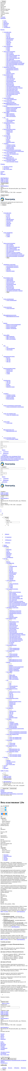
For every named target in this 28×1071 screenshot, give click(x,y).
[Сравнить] (4, 810)
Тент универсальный (11, 56)
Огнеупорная (9, 39)
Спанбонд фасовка (11, 146)
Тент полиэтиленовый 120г (13, 55)
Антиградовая (9, 82)
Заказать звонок (4, 183)
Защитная (8, 42)
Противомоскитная (11, 81)
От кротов (8, 95)
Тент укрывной (10, 54)
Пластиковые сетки (8, 74)
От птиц (8, 96)
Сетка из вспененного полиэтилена (12, 150)
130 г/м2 (8, 138)
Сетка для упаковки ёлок (9, 152)
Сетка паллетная (7, 100)
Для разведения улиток (12, 90)
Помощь (3, 1049)
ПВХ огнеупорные (11, 116)
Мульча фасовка (10, 148)
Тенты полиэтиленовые (9, 51)
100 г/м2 (8, 37)
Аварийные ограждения (9, 67)
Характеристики (7, 856)
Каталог (3, 1034)
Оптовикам (6, 167)
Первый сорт (9, 130)
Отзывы (5, 25)
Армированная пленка (9, 122)
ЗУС (4, 117)
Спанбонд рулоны (10, 144)
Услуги (2, 1037)
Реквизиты (6, 23)
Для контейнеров (10, 120)
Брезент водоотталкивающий (13, 107)
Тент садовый (9, 52)
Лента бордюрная (10, 78)
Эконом (8, 71)
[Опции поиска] (2, 444)
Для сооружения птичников (13, 93)
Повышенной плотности (12, 69)
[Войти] (1, 508)
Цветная (8, 41)
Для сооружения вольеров (12, 91)
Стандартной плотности (12, 68)
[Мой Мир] (6, 814)
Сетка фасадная (7, 32)
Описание (5, 854)
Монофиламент (10, 38)
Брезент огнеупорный (11, 108)
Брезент (5, 106)
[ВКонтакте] (2, 814)
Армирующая (9, 76)
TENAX (8, 45)
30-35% (8, 47)
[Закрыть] (2, 515)
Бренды (5, 22)
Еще (8, 257)
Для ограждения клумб (12, 89)
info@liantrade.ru (5, 178)
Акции (2, 1035)
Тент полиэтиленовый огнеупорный (15, 63)
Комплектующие (10, 73)
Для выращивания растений (13, 86)
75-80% (8, 50)
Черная (8, 133)
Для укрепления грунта (12, 94)
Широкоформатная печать (10, 103)
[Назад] (7, 519)
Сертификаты (6, 27)
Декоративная (9, 77)
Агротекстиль (7, 135)
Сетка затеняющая (8, 46)
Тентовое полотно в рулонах (13, 60)
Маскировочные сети (8, 157)
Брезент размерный (11, 109)
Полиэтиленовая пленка (9, 129)
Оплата (5, 857)
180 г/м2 (8, 128)
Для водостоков (10, 85)
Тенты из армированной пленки (14, 61)
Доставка (5, 858)
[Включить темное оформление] (2, 197)
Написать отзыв (4, 1001)
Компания (3, 1039)
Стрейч (8, 134)
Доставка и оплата (7, 166)
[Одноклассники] (4, 814)
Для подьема (9, 121)
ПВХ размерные (10, 113)
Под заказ (3, 818)
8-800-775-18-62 (4, 179)
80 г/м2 (8, 36)
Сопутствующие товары (9, 160)
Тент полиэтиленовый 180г (13, 58)
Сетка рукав (6, 155)
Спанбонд (6, 143)
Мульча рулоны (10, 147)
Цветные (8, 72)
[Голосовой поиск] (2, 446)
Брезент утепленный (11, 111)
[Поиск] (2, 506)
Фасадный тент (10, 65)
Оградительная (10, 80)
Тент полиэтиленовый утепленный (15, 64)
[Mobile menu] (2, 483)
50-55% (8, 49)
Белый (7, 139)
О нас (4, 20)
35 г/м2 (8, 33)
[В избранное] (4, 808)
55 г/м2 (8, 34)
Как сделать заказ (7, 169)
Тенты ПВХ (6, 112)
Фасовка (8, 43)
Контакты (5, 24)
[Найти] (5, 446)
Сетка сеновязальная (8, 98)
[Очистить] (1, 443)
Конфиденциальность (6, 1060)
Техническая (9, 131)
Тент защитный (10, 59)
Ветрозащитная (10, 84)
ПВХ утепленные (10, 115)
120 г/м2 (8, 126)
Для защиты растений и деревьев (14, 87)
